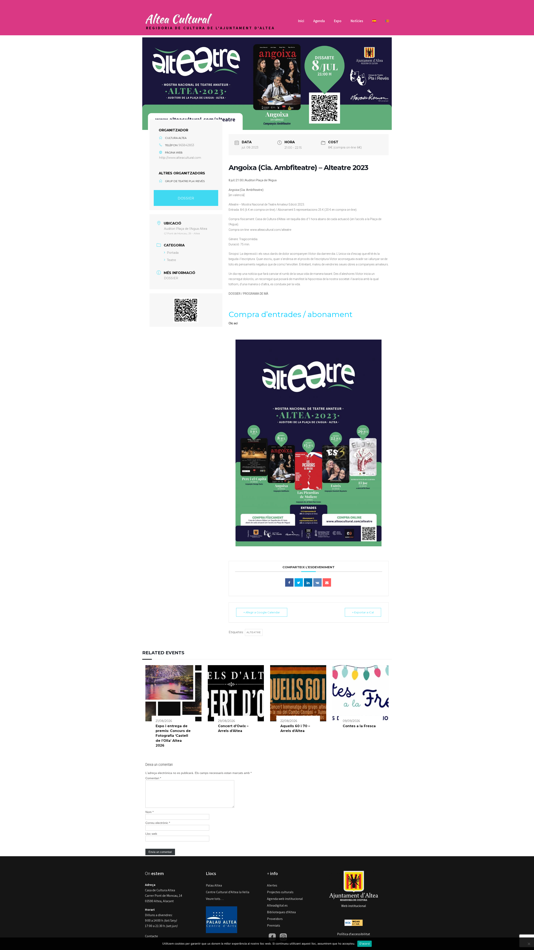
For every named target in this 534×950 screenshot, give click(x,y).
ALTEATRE (254, 632)
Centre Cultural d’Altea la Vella (227, 892)
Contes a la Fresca (359, 726)
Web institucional (353, 906)
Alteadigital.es (277, 905)
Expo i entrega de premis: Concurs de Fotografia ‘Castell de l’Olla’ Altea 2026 (173, 736)
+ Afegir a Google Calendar (261, 612)
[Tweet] (299, 582)
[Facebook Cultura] (272, 937)
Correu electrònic (157, 822)
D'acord (364, 943)
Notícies (357, 21)
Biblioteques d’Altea (281, 912)
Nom (149, 812)
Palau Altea (214, 885)
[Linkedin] (308, 582)
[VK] (317, 582)
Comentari (153, 778)
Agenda (319, 21)
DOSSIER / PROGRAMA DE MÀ (248, 293)
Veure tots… (215, 899)
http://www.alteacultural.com (180, 158)
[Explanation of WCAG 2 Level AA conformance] (353, 922)
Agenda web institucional (285, 899)
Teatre (171, 260)
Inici (301, 21)
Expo (337, 21)
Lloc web (151, 833)
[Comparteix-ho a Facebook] (289, 582)
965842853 (186, 145)
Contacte (151, 936)
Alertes (272, 885)
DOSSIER (186, 198)
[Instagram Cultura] (283, 937)
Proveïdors (275, 919)
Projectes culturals (280, 892)
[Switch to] (374, 22)
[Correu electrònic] (327, 582)
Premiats (273, 925)
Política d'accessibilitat (353, 934)
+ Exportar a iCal (363, 612)
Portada (173, 253)
